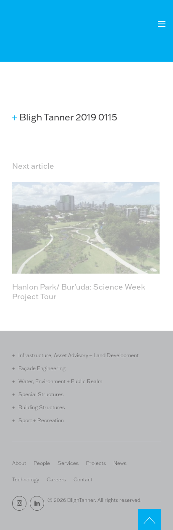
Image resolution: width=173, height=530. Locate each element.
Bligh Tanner (42, 29)
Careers (56, 479)
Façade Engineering (42, 368)
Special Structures (40, 394)
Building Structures (41, 407)
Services (68, 463)
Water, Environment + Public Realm (60, 381)
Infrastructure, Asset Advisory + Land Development (78, 355)
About (19, 463)
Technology (25, 479)
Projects (96, 463)
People (42, 463)
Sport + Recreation (41, 420)
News (119, 463)
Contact (82, 479)
